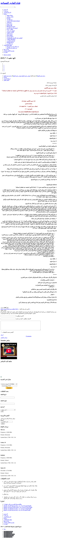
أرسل (2, 335)
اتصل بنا (6, 524)
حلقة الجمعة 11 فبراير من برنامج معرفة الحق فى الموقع (17, 508)
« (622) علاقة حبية (14, 309)
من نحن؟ (6, 515)
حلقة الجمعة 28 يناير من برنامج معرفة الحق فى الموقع (17, 510)
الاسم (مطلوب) (20, 316)
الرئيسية (6, 514)
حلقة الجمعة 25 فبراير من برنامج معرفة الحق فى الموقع (17, 505)
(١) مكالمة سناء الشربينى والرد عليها (13, 504)
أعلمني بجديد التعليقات (8, 332)
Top (4, 529)
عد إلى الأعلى (4, 337)
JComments (28, 336)
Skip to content (7, 54)
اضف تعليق (6, 80)
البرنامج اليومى (7, 516)
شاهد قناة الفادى (8, 519)
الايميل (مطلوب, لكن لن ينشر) (23, 318)
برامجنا (5, 518)
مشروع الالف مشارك (9, 522)
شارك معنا (6, 521)
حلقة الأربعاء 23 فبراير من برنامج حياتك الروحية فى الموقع (18, 507)
